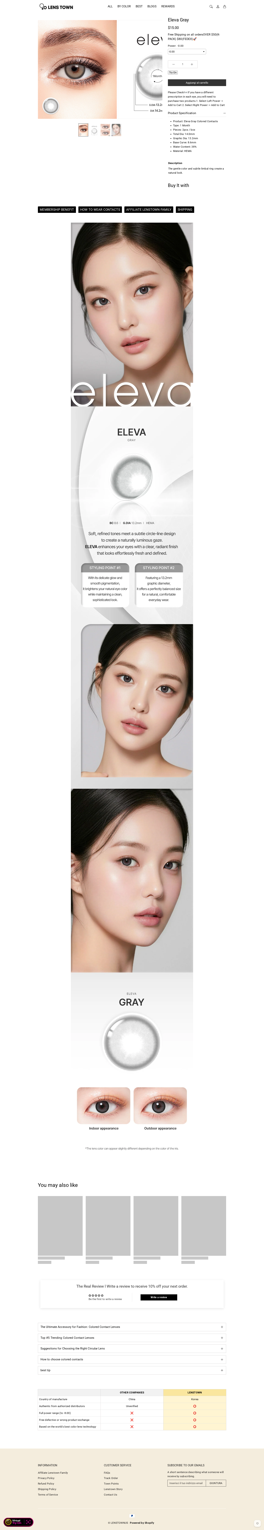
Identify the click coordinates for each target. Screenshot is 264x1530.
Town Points (111, 1483)
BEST (139, 6)
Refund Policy (46, 1483)
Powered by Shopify (142, 1522)
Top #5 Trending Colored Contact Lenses (67, 1338)
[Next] (157, 69)
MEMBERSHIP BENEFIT (57, 209)
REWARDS (168, 6)
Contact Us (110, 1494)
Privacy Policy (46, 1478)
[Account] (218, 6)
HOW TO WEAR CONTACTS (100, 209)
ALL (110, 6)
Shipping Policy (47, 1489)
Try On (172, 72)
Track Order (111, 1478)
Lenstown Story (113, 1489)
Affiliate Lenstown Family (53, 1472)
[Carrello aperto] (224, 6)
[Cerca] (211, 6)
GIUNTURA (216, 1483)
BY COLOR (124, 6)
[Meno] (173, 64)
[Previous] (42, 69)
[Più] (191, 64)
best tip (45, 1370)
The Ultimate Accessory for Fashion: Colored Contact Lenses (80, 1327)
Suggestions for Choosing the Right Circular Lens (72, 1348)
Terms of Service (48, 1494)
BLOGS (151, 6)
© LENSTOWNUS (118, 1522)
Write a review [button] (159, 1297)
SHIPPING (185, 209)
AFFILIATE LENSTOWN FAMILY (148, 209)
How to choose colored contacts (61, 1359)
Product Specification (182, 113)
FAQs (107, 1472)
